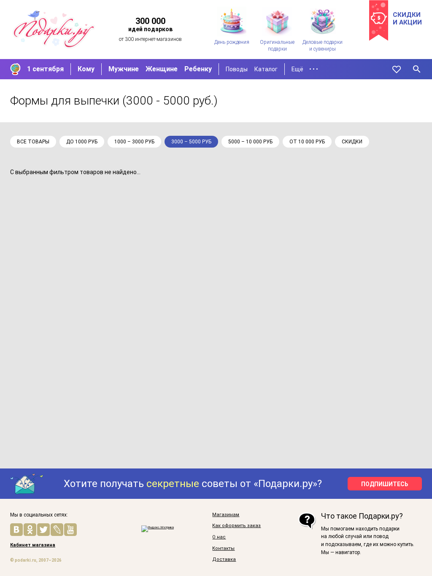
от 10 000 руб (307, 142)
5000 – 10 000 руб (250, 142)
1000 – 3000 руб (134, 142)
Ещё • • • (305, 69)
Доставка (224, 559)
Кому (86, 69)
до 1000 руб (81, 142)
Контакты (223, 548)
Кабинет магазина (32, 545)
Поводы (237, 69)
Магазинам (225, 514)
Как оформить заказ (236, 525)
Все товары (33, 142)
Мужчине (123, 69)
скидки (352, 142)
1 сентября (45, 69)
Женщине (162, 69)
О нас (219, 537)
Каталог (266, 69)
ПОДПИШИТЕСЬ (384, 484)
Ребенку (198, 69)
